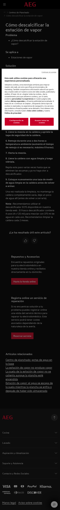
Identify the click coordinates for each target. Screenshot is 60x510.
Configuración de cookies (16, 121)
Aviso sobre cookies (35, 111)
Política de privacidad (13, 113)
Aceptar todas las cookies (42, 121)
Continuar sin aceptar (49, 72)
